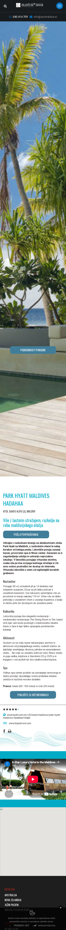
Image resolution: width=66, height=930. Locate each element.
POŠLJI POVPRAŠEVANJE (26, 534)
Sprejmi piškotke (46, 926)
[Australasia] (33, 5)
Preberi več (21, 925)
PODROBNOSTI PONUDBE (33, 350)
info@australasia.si (45, 16)
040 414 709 (20, 16)
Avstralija (11, 895)
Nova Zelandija (13, 900)
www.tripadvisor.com (19, 723)
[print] (9, 731)
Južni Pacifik (12, 905)
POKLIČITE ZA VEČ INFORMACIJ (33, 695)
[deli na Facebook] (4, 731)
